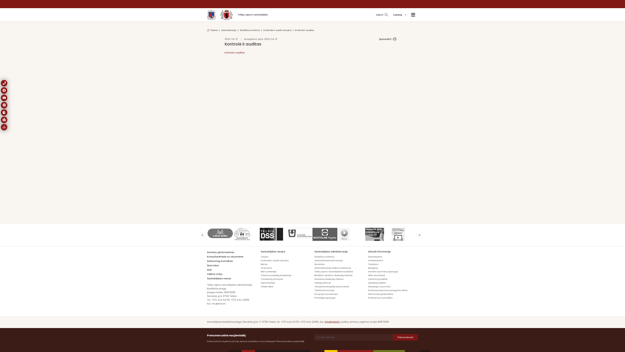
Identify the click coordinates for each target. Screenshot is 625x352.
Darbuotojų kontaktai (220, 261)
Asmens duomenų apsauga (383, 271)
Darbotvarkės (268, 282)
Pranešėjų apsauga (324, 297)
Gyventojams (375, 256)
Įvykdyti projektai (377, 282)
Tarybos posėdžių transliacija (276, 275)
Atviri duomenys (376, 275)
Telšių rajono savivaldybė (253, 14)
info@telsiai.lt (219, 303)
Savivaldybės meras (219, 278)
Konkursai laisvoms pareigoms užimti (387, 290)
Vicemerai (266, 268)
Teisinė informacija (324, 290)
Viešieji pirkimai (322, 282)
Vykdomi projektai (377, 279)
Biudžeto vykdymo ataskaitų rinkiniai (333, 275)
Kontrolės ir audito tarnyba (277, 30)
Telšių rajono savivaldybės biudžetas (333, 271)
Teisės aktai (267, 286)
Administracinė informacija (328, 260)
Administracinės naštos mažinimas (332, 268)
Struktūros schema (250, 30)
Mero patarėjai (268, 271)
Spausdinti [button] (385, 39)
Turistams (373, 264)
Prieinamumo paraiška (380, 297)
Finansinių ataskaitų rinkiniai (328, 279)
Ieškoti (380, 14)
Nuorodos (213, 265)
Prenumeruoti (405, 337)
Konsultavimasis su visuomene (225, 256)
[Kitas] (419, 235)
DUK (209, 269)
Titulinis (214, 30)
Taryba (264, 256)
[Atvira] (413, 15)
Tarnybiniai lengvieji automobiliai (331, 286)
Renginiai (373, 268)
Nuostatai (319, 264)
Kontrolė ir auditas (235, 52)
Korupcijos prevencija (326, 294)
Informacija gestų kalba (380, 294)
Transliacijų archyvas (272, 279)
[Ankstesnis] (203, 235)
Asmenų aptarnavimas (220, 252)
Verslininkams (375, 260)
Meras (264, 264)
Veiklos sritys (214, 274)
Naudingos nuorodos (379, 286)
